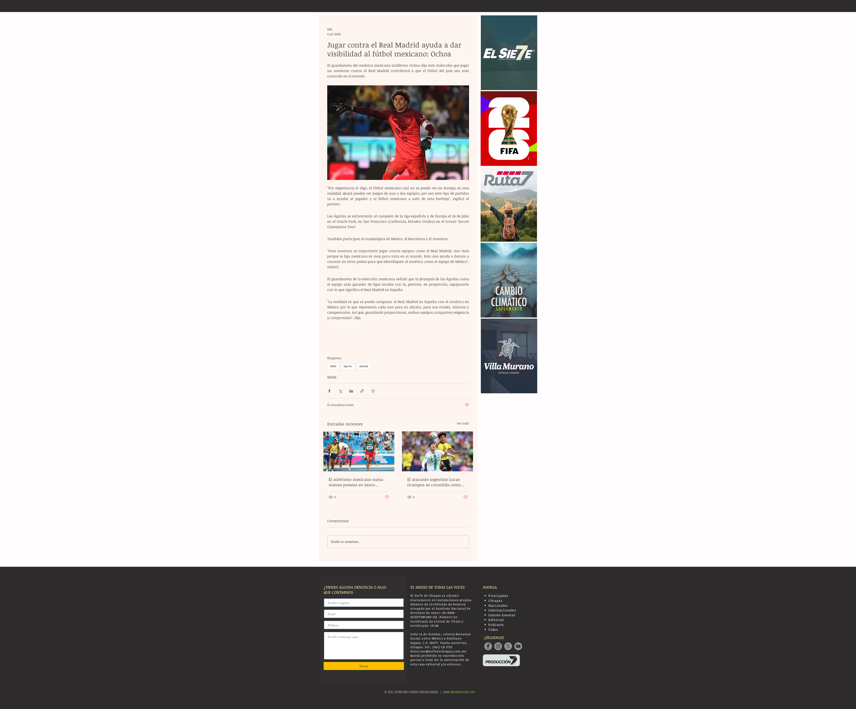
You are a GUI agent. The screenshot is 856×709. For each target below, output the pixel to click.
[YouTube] (518, 646)
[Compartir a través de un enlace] (362, 391)
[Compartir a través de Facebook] (329, 391)
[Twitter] (508, 646)
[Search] (532, 6)
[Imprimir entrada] (373, 391)
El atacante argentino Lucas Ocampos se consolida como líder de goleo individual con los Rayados (437, 482)
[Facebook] (488, 646)
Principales (498, 596)
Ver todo (463, 423)
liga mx (348, 366)
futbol (333, 366)
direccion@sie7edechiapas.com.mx (438, 651)
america (363, 366)
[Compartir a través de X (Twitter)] (340, 391)
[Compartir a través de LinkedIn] (351, 391)
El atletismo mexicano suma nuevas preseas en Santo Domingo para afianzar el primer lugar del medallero (356, 482)
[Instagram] (498, 646)
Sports (331, 377)
